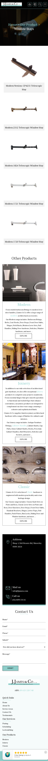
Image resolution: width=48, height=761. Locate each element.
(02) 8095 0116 (19, 599)
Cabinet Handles (19, 425)
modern (14, 315)
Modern (5, 739)
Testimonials (7, 715)
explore (23, 336)
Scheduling (6, 726)
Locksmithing (7, 730)
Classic (5, 746)
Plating (5, 723)
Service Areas (7, 709)
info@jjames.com (20, 591)
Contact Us (6, 712)
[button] (45, 4)
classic (30, 492)
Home (4, 702)
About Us (6, 705)
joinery (40, 391)
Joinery (5, 742)
